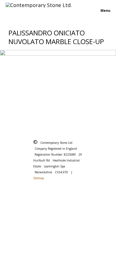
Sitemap (38, 178)
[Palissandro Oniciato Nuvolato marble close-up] (58, 86)
